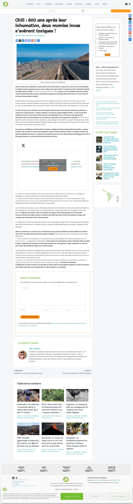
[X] (130, 4)
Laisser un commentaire (24, 416)
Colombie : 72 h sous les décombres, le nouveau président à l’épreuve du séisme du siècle (107, 103)
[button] (41, 4)
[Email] (130, 36)
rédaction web (97, 480)
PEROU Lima (44, 469)
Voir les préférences (119, 496)
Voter (107, 55)
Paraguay (84, 452)
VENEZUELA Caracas (66, 469)
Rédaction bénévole (18, 482)
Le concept (15, 484)
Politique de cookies (53, 165)
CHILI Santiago (89, 469)
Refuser (95, 496)
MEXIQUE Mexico (21, 469)
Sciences (19, 418)
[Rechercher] (83, 11)
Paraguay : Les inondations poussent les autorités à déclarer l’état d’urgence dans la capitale (76, 443)
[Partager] (130, 39)
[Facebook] (126, 4)
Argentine (84, 416)
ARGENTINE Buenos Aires (112, 469)
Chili (34, 449)
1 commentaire (46, 416)
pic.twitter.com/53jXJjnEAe (31, 166)
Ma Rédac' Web (115, 480)
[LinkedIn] (130, 22)
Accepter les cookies (72, 496)
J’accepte (53, 169)
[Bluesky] (130, 29)
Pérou (53, 416)
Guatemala (36, 416)
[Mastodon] (130, 26)
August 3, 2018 (76, 166)
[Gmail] (130, 32)
